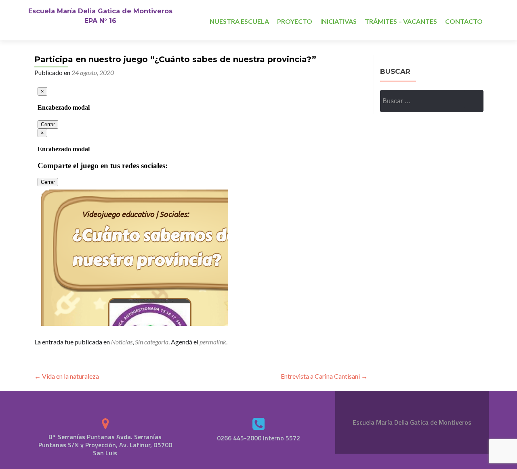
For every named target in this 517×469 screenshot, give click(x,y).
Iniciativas (338, 21)
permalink (213, 342)
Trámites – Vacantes (401, 21)
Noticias (121, 342)
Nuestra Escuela (239, 21)
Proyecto (294, 21)
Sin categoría (151, 342)
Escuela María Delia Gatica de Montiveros (100, 11)
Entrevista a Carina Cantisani (324, 376)
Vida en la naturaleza (66, 376)
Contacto (464, 21)
